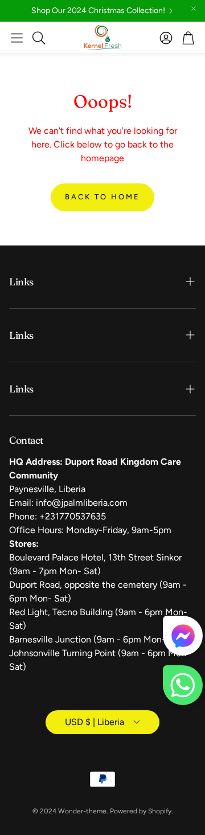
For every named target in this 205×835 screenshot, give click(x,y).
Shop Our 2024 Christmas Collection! (98, 11)
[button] (16, 38)
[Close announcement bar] (193, 8)
